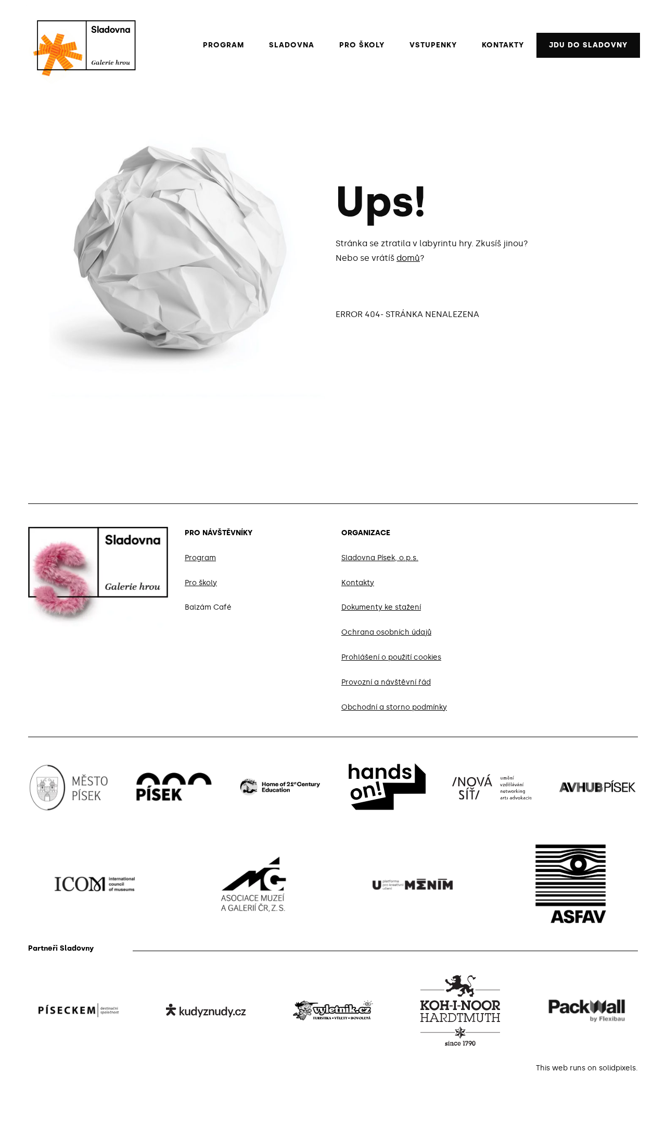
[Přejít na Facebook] (584, 531)
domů (408, 258)
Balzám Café (208, 607)
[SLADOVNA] (81, 45)
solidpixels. (618, 1068)
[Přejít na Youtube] (634, 531)
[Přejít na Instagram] (609, 531)
